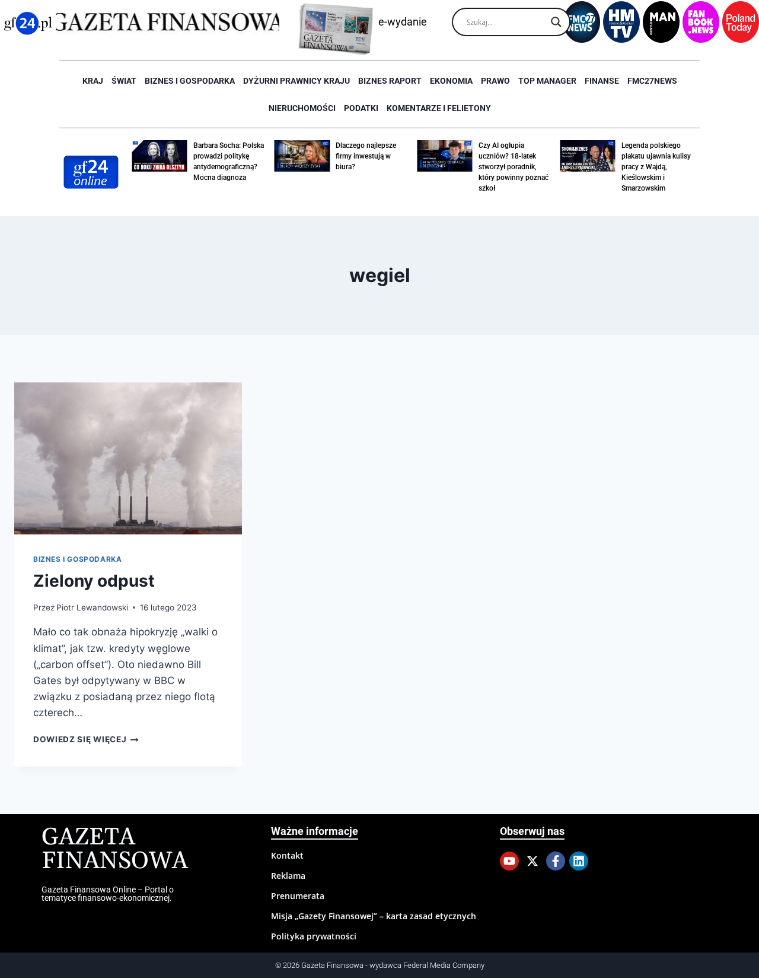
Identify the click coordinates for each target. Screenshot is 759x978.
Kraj (92, 81)
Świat (123, 81)
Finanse (602, 81)
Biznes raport (390, 81)
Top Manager (547, 81)
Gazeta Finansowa (115, 849)
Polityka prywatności (313, 936)
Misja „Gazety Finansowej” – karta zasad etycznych (373, 916)
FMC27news (652, 81)
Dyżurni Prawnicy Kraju (296, 81)
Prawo (495, 81)
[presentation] (128, 458)
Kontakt (287, 855)
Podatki (361, 108)
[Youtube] (509, 861)
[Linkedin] (578, 861)
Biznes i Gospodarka (190, 81)
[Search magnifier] (556, 22)
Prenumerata (297, 895)
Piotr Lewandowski (92, 607)
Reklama (288, 875)
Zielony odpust (94, 581)
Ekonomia (451, 81)
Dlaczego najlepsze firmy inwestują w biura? (366, 156)
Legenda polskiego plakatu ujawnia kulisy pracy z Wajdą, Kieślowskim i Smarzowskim (656, 166)
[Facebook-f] (555, 861)
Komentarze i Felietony (439, 108)
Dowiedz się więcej (86, 739)
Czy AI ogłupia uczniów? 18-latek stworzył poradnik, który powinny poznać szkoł (513, 166)
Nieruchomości (302, 108)
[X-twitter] (532, 861)
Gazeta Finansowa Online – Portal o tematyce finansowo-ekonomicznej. (108, 894)
